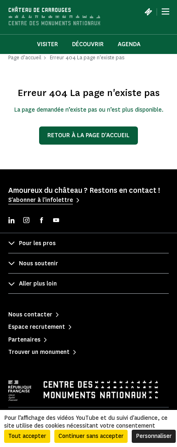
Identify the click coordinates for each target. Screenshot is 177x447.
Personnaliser (154, 436)
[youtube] (56, 221)
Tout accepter (27, 436)
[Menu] (165, 11)
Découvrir (88, 44)
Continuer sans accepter (90, 436)
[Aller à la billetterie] (148, 11)
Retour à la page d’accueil (88, 135)
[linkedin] (11, 221)
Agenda (129, 44)
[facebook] (41, 221)
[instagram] (26, 221)
